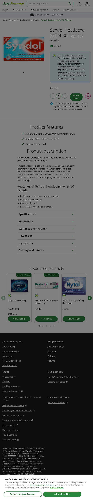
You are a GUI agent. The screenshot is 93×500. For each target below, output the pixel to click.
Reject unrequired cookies (23, 494)
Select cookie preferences (42, 485)
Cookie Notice (56, 487)
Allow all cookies (62, 494)
